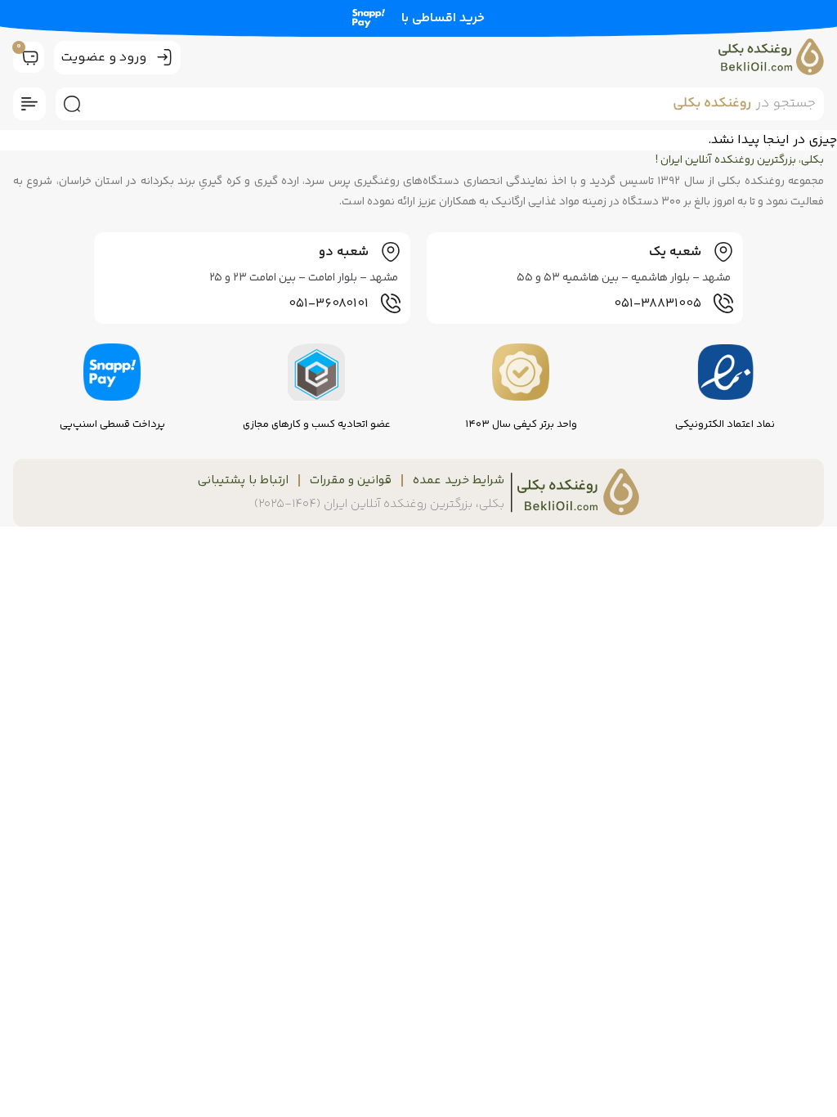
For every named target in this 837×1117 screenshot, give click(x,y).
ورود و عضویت (103, 57)
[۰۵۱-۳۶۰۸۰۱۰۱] (391, 303)
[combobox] (456, 103)
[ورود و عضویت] (164, 57)
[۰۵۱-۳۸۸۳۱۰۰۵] (723, 303)
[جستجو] (69, 103)
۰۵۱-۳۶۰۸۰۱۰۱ (329, 304)
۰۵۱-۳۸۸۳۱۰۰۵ (657, 304)
